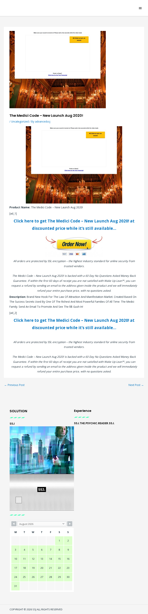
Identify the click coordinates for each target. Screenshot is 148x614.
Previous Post (14, 385)
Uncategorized (20, 121)
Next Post (136, 385)
